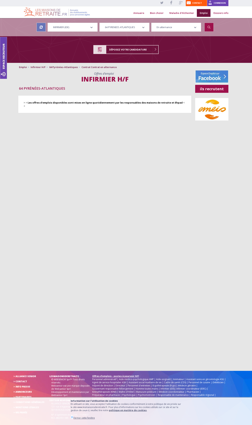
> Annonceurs (22, 391)
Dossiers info (220, 13)
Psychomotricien (146, 395)
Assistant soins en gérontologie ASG (205, 379)
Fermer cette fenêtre (84, 417)
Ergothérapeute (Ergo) (164, 385)
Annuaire (138, 13)
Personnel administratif (104, 379)
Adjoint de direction (102, 385)
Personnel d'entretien (139, 385)
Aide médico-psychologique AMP (136, 379)
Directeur (120, 385)
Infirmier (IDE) (167, 388)
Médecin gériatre (187, 385)
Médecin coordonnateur (171, 391)
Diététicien (218, 382)
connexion (220, 3)
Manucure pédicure (146, 391)
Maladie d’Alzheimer (181, 13)
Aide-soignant (163, 379)
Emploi (204, 13)
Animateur (178, 379)
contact (197, 3)
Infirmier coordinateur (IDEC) (191, 388)
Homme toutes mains (147, 388)
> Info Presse (21, 386)
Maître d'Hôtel (126, 391)
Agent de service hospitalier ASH (109, 382)
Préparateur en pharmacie (106, 395)
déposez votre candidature (128, 49)
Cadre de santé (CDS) (175, 382)
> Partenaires (22, 397)
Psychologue (129, 395)
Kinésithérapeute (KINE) (104, 391)
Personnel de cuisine (199, 382)
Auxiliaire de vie (153, 382)
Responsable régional (202, 395)
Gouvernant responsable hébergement (112, 388)
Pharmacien (193, 391)
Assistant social (137, 382)
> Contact (20, 381)
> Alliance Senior (24, 376)
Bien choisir (157, 13)
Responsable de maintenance (173, 395)
